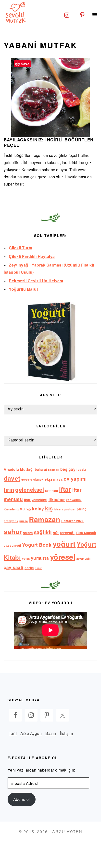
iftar (65, 489)
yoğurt (64, 544)
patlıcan (70, 509)
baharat (41, 469)
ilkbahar (57, 499)
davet (12, 478)
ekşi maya (54, 479)
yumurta (40, 558)
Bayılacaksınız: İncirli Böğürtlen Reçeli (49, 142)
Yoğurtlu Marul (23, 289)
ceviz (82, 469)
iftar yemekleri (36, 499)
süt (56, 532)
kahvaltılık (74, 500)
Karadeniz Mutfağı (17, 509)
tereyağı (67, 532)
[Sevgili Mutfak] (14, 12)
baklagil (53, 470)
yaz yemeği (12, 545)
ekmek (38, 479)
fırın (9, 489)
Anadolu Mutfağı (19, 469)
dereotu (26, 479)
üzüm (38, 568)
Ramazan (44, 519)
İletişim (66, 733)
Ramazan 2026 (72, 521)
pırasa (23, 521)
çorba (29, 567)
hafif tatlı (51, 490)
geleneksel (29, 489)
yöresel (63, 557)
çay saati (14, 567)
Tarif (13, 733)
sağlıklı (43, 532)
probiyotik (11, 521)
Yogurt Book (37, 544)
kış (49, 508)
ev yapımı (75, 478)
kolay (38, 508)
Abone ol (21, 799)
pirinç (81, 509)
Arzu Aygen (31, 733)
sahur (13, 531)
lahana (58, 509)
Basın (50, 733)
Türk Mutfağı (86, 532)
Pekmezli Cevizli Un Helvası (36, 281)
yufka (26, 558)
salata (28, 532)
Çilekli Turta (20, 248)
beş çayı (68, 469)
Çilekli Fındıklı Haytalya (32, 256)
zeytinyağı (83, 558)
